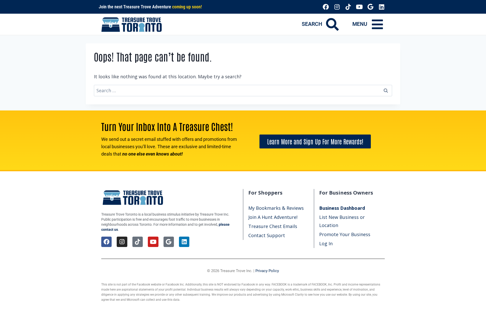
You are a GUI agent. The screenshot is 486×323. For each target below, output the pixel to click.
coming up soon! (187, 6)
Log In (326, 243)
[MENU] (377, 24)
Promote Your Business (344, 234)
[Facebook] (326, 7)
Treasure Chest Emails (272, 226)
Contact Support (266, 235)
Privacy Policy (267, 271)
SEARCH (312, 24)
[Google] (370, 7)
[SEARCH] (332, 24)
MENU (359, 24)
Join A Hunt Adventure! (272, 217)
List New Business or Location (342, 221)
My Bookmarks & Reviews (276, 208)
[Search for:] (243, 90)
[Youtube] (359, 7)
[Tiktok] (348, 7)
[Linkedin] (381, 7)
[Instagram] (337, 7)
